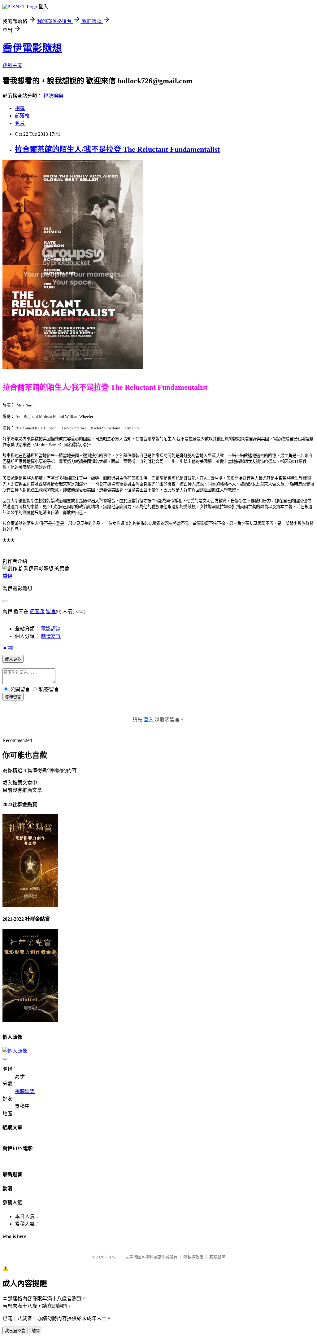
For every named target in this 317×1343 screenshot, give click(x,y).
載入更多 (13, 659)
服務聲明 (217, 1257)
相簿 (20, 108)
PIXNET (112, 1257)
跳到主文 (12, 65)
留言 (51, 611)
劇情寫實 (51, 636)
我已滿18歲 (15, 1330)
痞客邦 (37, 611)
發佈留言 (13, 697)
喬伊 (7, 576)
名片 (20, 123)
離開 (36, 1330)
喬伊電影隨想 (32, 48)
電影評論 (51, 628)
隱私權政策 (193, 1257)
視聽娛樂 (53, 96)
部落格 (22, 115)
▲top (8, 647)
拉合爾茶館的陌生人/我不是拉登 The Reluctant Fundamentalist (117, 149)
